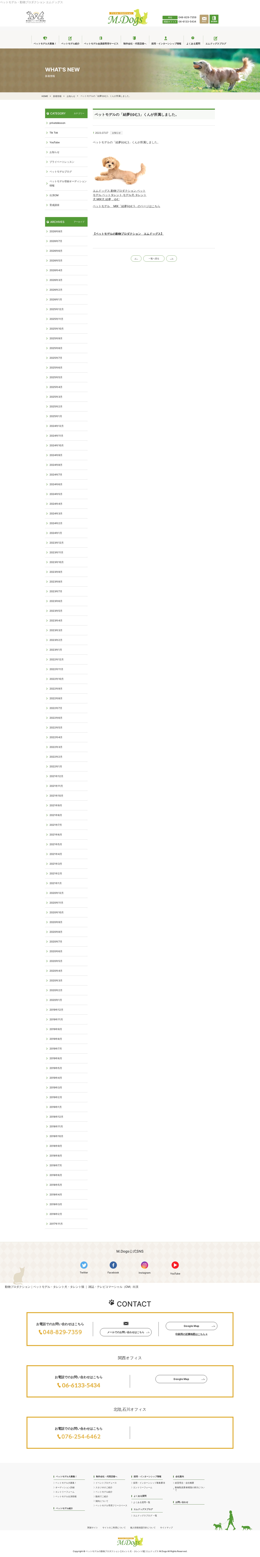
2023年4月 (56, 620)
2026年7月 (56, 241)
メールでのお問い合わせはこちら (125, 1332)
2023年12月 (57, 542)
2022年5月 (56, 727)
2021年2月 (56, 873)
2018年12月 (56, 1116)
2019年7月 (56, 1048)
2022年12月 (57, 659)
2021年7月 (56, 824)
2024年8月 (56, 464)
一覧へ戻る (154, 258)
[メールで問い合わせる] (205, 23)
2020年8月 (56, 931)
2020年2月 (56, 990)
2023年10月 (57, 562)
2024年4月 (56, 503)
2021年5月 (56, 844)
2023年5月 (56, 610)
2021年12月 (56, 776)
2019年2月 (56, 1097)
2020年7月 (56, 941)
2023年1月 (56, 649)
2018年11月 (56, 1126)
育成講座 (54, 204)
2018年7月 (56, 1165)
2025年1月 (56, 416)
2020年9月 (56, 922)
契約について (102, 1501)
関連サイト (92, 1527)
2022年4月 (56, 737)
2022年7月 (56, 708)
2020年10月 (57, 912)
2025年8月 (56, 348)
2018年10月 (56, 1136)
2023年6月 (56, 600)
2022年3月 (56, 746)
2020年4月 (56, 970)
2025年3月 (56, 396)
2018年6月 (56, 1175)
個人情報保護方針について (143, 1527)
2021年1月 (56, 883)
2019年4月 (56, 1077)
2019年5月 (56, 1067)
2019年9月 (56, 1029)
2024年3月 (56, 513)
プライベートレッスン (62, 161)
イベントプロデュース (106, 1482)
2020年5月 (56, 960)
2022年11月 (56, 669)
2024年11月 (56, 435)
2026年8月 (56, 231)
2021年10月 (56, 795)
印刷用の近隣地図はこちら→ (191, 1334)
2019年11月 (56, 1019)
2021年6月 (56, 834)
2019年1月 (56, 1106)
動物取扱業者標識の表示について (190, 1489)
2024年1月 (56, 532)
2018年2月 (56, 1213)
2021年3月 (56, 863)
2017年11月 (56, 1223)
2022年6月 (56, 717)
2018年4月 (56, 1194)
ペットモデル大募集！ (66, 1482)
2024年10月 (57, 445)
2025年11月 (56, 318)
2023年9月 (56, 571)
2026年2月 (56, 289)
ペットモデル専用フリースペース (111, 1505)
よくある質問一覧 (141, 1502)
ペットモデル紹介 (64, 1508)
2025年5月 (56, 377)
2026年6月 (56, 250)
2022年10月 (57, 678)
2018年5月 (56, 1184)
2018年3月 (56, 1204)
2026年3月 (56, 279)
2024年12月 (57, 425)
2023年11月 (56, 552)
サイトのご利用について (114, 1527)
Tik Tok (54, 132)
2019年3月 (56, 1087)
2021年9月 (56, 805)
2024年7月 (56, 474)
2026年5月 (56, 260)
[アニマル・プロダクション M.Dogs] (128, 25)
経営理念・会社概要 (184, 1482)
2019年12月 (56, 1009)
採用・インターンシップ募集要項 (149, 1482)
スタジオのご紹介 (104, 1487)
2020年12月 (57, 892)
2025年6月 (56, 367)
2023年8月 (56, 581)
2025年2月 (56, 406)
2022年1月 (56, 766)
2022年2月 (56, 756)
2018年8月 (56, 1155)
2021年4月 (56, 853)
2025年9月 (56, 338)
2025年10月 (57, 328)
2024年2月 (56, 523)
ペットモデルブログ (61, 171)
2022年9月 (56, 688)
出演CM (54, 195)
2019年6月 (56, 1058)
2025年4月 (56, 386)
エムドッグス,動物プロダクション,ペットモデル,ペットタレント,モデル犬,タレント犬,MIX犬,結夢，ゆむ (119, 195)
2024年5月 (56, 493)
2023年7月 (56, 591)
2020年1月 (56, 999)
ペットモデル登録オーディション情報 (68, 183)
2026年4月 (56, 270)
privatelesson (57, 122)
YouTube (55, 142)
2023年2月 (56, 639)
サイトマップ (166, 1527)
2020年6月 (56, 951)
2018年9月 (56, 1145)
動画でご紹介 (102, 1496)
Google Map (191, 1325)
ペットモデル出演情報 (66, 1496)
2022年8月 (56, 698)
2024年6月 (56, 484)
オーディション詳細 (64, 1487)
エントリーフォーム (64, 1491)
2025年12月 (57, 309)
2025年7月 (56, 357)
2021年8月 (56, 815)
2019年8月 (56, 1038)
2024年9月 (56, 455)
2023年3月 (56, 630)
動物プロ (105, 1551)
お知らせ (116, 132)
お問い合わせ (181, 1502)
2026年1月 (56, 299)
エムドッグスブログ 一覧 (145, 1515)
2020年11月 (56, 902)
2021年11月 (56, 785)
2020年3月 (56, 980)
